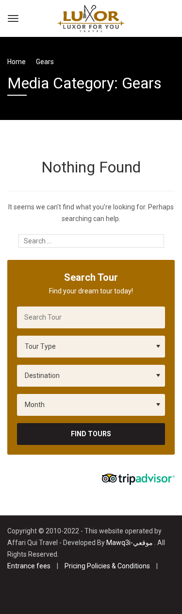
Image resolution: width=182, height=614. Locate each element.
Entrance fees (28, 566)
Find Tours (91, 434)
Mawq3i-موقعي (129, 542)
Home (16, 62)
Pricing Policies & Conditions (107, 566)
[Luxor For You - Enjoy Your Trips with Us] (91, 17)
